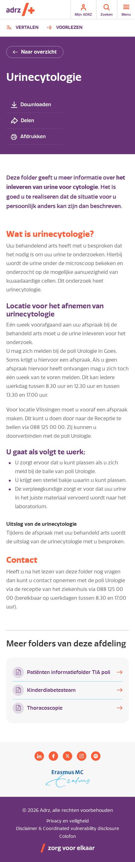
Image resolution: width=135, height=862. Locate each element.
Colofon (67, 836)
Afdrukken (33, 136)
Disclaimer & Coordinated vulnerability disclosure (67, 828)
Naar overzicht (39, 52)
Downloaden (35, 104)
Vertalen (23, 28)
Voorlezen (69, 27)
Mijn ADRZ (83, 14)
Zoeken (106, 14)
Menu (126, 14)
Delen (27, 120)
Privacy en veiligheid (67, 821)
